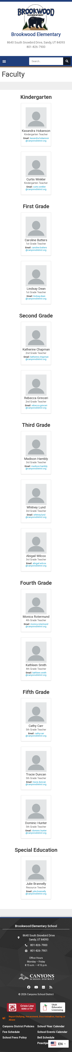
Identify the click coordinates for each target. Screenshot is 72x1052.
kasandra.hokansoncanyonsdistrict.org (37, 139)
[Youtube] (36, 987)
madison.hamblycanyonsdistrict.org (36, 467)
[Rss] (51, 987)
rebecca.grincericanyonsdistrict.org (36, 406)
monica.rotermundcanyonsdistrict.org (37, 625)
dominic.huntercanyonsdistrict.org (36, 831)
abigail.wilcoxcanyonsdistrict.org (36, 564)
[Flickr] (43, 987)
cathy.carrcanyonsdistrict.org (36, 734)
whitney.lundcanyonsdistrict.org (36, 515)
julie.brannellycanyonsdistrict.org (36, 892)
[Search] (67, 61)
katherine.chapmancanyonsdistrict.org (37, 358)
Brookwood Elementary (36, 34)
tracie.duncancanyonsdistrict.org (36, 783)
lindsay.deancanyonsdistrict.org (36, 297)
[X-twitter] (21, 987)
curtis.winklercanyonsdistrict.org (36, 187)
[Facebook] (28, 987)
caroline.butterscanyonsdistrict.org (36, 248)
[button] (4, 61)
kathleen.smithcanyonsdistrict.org (36, 673)
